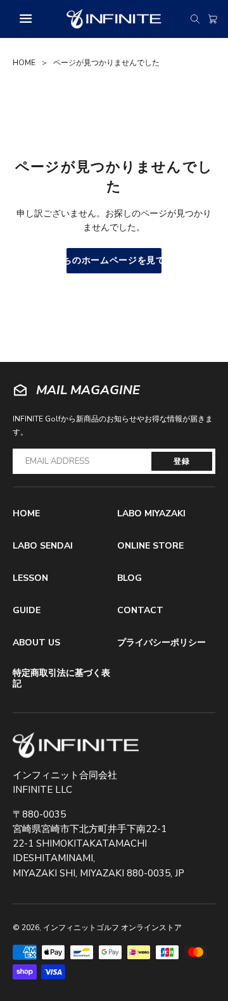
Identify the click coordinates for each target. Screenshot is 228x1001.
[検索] (195, 19)
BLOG (129, 578)
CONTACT (140, 610)
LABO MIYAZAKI (151, 513)
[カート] (213, 19)
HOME (24, 63)
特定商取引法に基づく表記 (61, 679)
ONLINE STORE (150, 546)
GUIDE (27, 610)
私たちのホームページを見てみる (114, 260)
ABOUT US (36, 643)
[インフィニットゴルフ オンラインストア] (76, 745)
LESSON (30, 578)
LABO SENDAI (43, 546)
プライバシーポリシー (161, 643)
